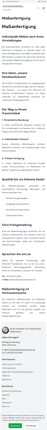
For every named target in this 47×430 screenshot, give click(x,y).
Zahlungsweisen (9, 368)
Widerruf (6, 375)
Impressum (7, 402)
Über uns (6, 406)
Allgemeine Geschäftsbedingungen (17, 372)
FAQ (4, 398)
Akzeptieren (15, 426)
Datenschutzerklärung (11, 391)
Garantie (6, 395)
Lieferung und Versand (12, 364)
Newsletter (7, 379)
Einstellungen (31, 426)
